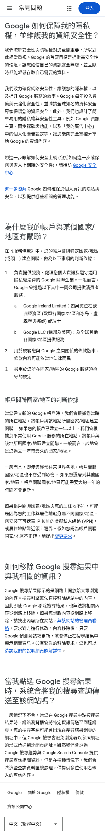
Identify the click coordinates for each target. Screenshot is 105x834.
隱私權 (63, 792)
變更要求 (63, 536)
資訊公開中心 (19, 806)
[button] (9, 8)
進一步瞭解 (16, 189)
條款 (80, 792)
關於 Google (39, 792)
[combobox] (33, 824)
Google (14, 792)
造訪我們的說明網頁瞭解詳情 (33, 651)
